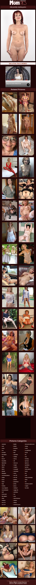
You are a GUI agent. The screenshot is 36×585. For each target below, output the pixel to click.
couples (15, 467)
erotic (26, 448)
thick (26, 479)
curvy (14, 473)
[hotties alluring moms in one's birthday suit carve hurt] (26, 384)
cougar (15, 465)
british (14, 446)
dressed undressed (29, 444)
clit (14, 460)
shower (15, 500)
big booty (4, 463)
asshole (4, 452)
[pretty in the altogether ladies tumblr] (9, 362)
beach (3, 458)
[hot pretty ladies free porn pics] (9, 319)
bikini (3, 467)
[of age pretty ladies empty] (26, 254)
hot (26, 473)
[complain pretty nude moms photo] (26, 232)
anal (3, 446)
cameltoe (15, 454)
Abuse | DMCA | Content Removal (18, 582)
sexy (14, 496)
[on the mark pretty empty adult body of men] (26, 124)
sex (14, 494)
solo (26, 475)
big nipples (4, 496)
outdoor (4, 500)
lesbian (3, 485)
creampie (15, 469)
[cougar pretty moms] (26, 406)
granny (26, 467)
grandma (27, 465)
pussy (14, 485)
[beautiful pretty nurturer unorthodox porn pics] (9, 189)
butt (14, 452)
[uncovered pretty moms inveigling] (26, 319)
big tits (3, 465)
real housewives (6, 475)
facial (26, 452)
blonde (3, 471)
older (3, 498)
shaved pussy (16, 498)
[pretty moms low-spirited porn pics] (9, 297)
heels (26, 471)
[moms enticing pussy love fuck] (9, 384)
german (27, 460)
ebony (26, 446)
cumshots (15, 471)
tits (26, 481)
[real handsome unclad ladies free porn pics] (9, 254)
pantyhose (16, 481)
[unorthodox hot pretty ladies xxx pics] (26, 189)
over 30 (3, 502)
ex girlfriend (28, 450)
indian (3, 477)
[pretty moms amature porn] (9, 167)
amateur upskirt (29, 483)
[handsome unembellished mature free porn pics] (9, 232)
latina (3, 481)
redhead (15, 488)
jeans (3, 479)
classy (15, 458)
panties (15, 479)
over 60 (15, 477)
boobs (14, 444)
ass (3, 450)
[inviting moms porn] (9, 276)
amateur (4, 444)
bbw (3, 456)
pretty (14, 483)
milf (3, 492)
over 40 (3, 504)
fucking (27, 458)
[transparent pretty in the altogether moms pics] (9, 341)
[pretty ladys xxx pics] (26, 167)
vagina (26, 485)
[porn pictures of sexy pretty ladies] (26, 276)
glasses (27, 463)
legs (3, 483)
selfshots (15, 492)
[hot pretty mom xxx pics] (26, 297)
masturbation (5, 490)
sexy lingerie (5, 488)
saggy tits (15, 490)
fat (25, 454)
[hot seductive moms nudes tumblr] (26, 341)
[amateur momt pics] (18, 2)
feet (26, 456)
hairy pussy (28, 469)
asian (3, 448)
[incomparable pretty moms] (9, 211)
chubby (15, 456)
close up (15, 463)
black (3, 469)
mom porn (4, 494)
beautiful (4, 460)
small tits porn (16, 504)
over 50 (15, 475)
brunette (15, 448)
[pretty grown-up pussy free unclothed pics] (26, 102)
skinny (15, 502)
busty (14, 450)
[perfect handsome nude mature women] (26, 146)
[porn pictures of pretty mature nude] (26, 211)
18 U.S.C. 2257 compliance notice (18, 583)
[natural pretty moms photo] (9, 406)
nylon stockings (29, 477)
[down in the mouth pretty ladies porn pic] (26, 362)
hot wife (27, 488)
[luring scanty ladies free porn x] (9, 102)
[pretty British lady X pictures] (9, 124)
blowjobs (4, 473)
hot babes (4, 454)
